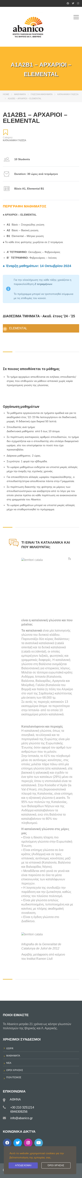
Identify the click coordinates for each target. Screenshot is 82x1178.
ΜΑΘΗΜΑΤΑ (20, 94)
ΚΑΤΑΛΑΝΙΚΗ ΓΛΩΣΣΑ (67, 94)
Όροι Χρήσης (56, 1165)
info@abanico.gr (21, 1118)
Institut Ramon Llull (40, 958)
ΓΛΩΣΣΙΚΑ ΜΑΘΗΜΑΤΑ (41, 94)
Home (6, 94)
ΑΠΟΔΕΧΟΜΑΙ (23, 1165)
